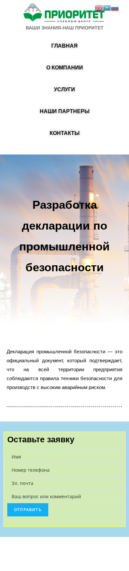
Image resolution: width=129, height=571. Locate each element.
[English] (99, 7)
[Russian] (115, 7)
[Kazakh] (107, 7)
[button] (64, 46)
